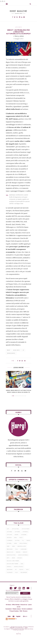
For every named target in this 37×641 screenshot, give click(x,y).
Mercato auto (10, 552)
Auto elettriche (25, 528)
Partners (25, 611)
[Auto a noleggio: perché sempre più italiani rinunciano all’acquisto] (18, 492)
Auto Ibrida (9, 531)
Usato (27, 569)
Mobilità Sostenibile (23, 555)
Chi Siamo (8, 604)
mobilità (25, 552)
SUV (16, 569)
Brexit (8, 350)
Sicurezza (9, 566)
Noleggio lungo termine (12, 563)
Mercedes (18, 552)
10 (25, 395)
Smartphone (9, 569)
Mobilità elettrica (11, 555)
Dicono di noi (24, 604)
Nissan (13, 557)
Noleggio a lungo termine (13, 560)
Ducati (20, 537)
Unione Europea (11, 353)
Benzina (16, 534)
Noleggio (19, 557)
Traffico (21, 569)
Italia (16, 549)
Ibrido (13, 546)
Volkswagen (9, 572)
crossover (9, 537)
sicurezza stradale (18, 566)
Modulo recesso (17, 609)
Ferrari (28, 540)
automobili (25, 531)
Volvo (16, 572)
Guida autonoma (23, 543)
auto (8, 528)
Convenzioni (9, 609)
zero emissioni (23, 572)
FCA (23, 540)
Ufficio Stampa (15, 604)
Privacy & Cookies (14, 611)
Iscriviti (25, 593)
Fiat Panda (9, 543)
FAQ (21, 611)
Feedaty (10, 618)
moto (8, 557)
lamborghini (23, 549)
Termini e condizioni (27, 609)
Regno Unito (16, 350)
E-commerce (9, 540)
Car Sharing (23, 534)
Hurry (8, 546)
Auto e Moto (18, 27)
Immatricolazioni (21, 546)
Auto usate (9, 534)
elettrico (17, 540)
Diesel (15, 537)
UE (23, 350)
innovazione (10, 549)
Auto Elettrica (15, 528)
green (15, 543)
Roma (22, 563)
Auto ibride (17, 531)
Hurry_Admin (19, 36)
